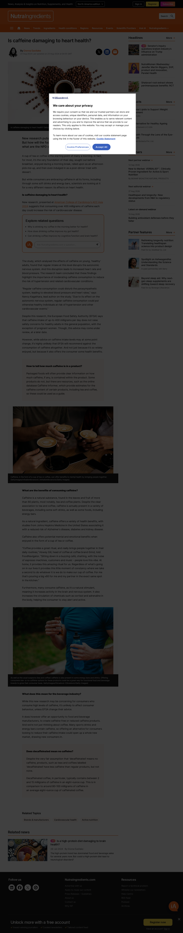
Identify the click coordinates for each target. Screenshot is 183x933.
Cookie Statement (105, 138)
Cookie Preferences (78, 147)
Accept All (101, 147)
